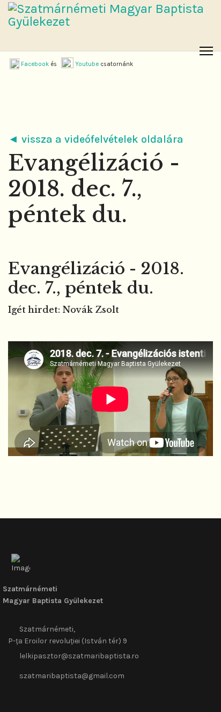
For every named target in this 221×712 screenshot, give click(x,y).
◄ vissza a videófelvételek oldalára (95, 139)
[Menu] (206, 51)
